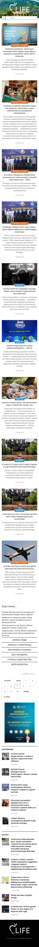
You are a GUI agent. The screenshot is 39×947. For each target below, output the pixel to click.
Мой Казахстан (19, 664)
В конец (7, 697)
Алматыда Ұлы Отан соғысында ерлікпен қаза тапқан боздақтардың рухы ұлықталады (19, 516)
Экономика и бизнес (19, 650)
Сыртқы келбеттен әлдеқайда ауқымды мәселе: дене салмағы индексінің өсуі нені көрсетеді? (19, 291)
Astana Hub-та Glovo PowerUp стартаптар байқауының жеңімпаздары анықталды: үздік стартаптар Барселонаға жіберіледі (24, 882)
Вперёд (26, 691)
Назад (18, 680)
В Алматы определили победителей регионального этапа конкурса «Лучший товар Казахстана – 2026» (19, 177)
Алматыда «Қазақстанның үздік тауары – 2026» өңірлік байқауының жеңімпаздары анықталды (19, 229)
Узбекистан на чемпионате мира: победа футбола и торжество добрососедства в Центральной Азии (17, 620)
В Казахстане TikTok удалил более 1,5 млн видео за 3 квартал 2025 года (23, 909)
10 (17, 691)
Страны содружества (20, 659)
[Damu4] (20, 722)
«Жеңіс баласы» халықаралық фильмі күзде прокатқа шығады (23, 820)
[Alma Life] (20, 7)
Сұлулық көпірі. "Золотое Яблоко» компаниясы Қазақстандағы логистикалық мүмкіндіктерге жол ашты (19, 633)
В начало (7, 680)
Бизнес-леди (19, 640)
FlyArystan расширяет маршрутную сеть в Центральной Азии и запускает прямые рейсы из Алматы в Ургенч (23, 805)
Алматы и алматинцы (19, 645)
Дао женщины (20, 655)
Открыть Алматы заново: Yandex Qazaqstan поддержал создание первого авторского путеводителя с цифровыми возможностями (24, 864)
